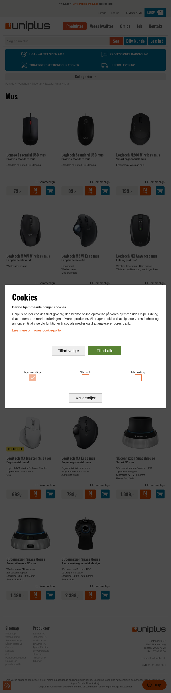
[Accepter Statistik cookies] (85, 377)
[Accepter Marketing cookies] (138, 377)
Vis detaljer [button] (86, 398)
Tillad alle (105, 351)
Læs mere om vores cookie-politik (36, 330)
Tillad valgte (68, 351)
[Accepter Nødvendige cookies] (33, 377)
